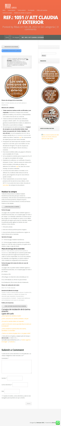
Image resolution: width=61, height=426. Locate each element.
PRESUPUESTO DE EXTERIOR (11, 46)
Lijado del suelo (8, 313)
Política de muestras (42, 10)
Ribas (17, 27)
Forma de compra (7, 13)
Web (3, 391)
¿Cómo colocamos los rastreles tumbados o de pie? (15, 318)
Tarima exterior (22, 10)
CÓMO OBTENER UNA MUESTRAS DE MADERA (15, 306)
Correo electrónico (7, 384)
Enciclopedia (31, 10)
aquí (20, 137)
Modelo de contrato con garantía (22, 13)
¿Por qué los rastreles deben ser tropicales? (13, 321)
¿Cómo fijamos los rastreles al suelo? (11, 316)
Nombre (4, 378)
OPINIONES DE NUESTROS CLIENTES (11, 50)
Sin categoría (48, 27)
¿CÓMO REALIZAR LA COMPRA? (12, 206)
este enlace (6, 185)
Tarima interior (11, 10)
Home (7, 37)
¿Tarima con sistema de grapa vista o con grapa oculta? (16, 333)
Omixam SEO (40, 422)
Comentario (5, 358)
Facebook (11, 341)
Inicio (4, 10)
